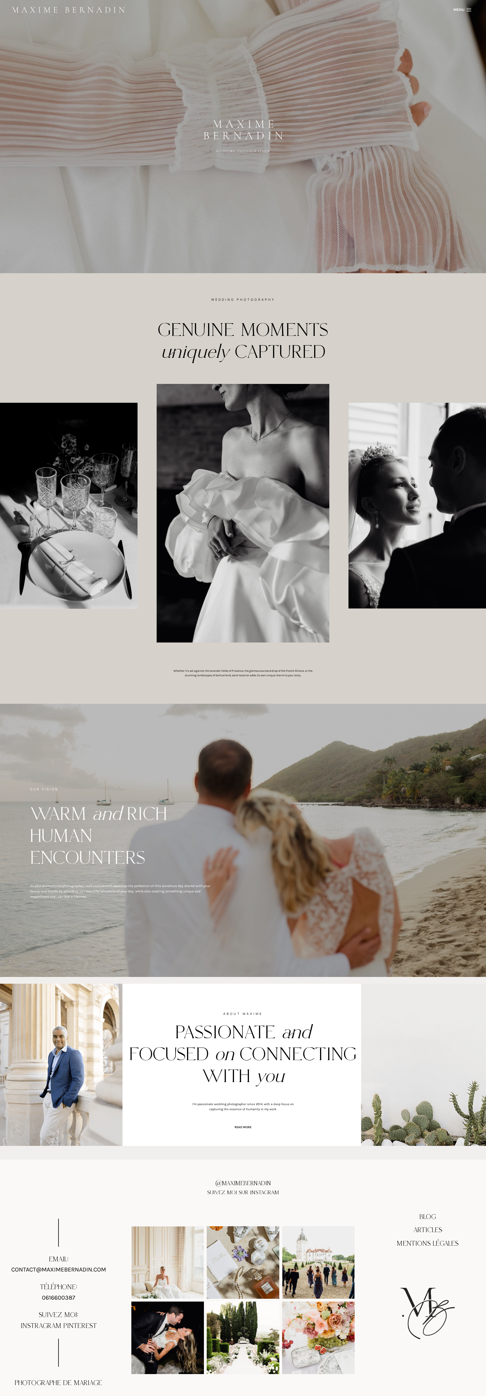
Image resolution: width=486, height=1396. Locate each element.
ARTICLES (427, 1230)
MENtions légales (427, 1243)
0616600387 (58, 1297)
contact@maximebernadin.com (58, 1269)
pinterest (80, 1326)
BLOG (428, 1217)
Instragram (41, 1326)
